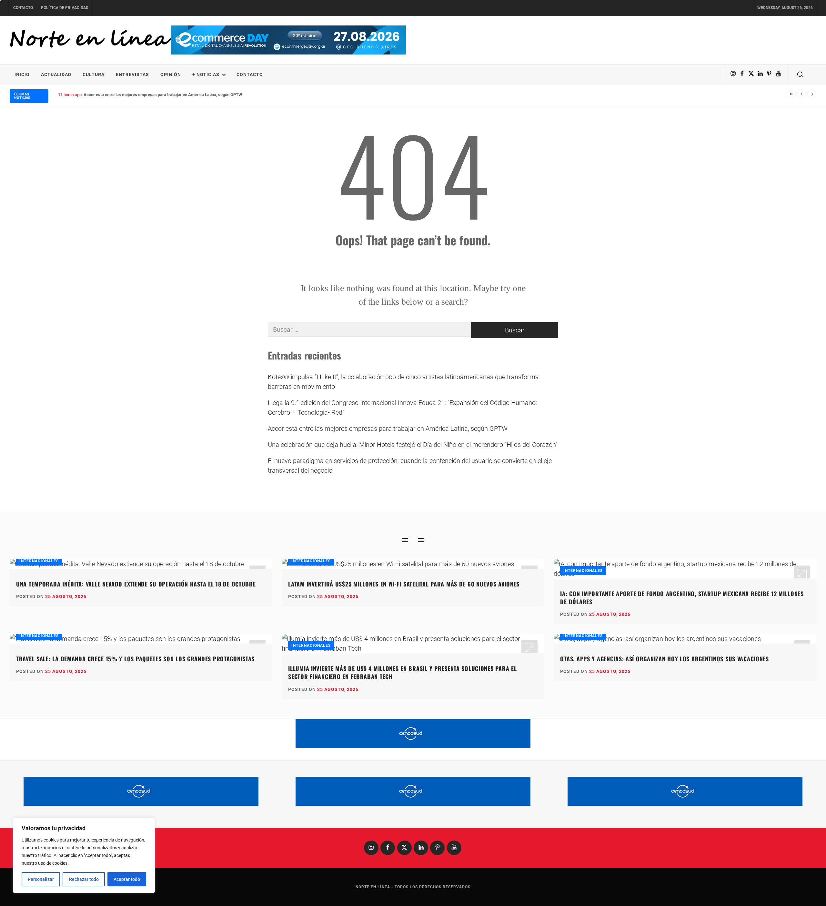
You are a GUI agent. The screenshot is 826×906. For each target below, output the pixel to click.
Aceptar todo (127, 879)
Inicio (22, 74)
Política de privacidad (64, 7)
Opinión (170, 74)
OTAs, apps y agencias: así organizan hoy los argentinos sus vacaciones (664, 659)
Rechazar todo (84, 879)
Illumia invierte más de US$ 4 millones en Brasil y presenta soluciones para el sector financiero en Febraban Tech (402, 672)
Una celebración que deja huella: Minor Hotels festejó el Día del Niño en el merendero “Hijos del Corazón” (413, 444)
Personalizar (41, 879)
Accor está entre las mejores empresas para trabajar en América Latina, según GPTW (163, 94)
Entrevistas (132, 74)
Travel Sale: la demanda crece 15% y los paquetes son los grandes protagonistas (135, 659)
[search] (800, 74)
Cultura (94, 74)
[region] (84, 855)
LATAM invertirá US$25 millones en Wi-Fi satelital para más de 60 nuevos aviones (403, 584)
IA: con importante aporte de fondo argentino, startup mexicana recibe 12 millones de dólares (681, 597)
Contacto (23, 7)
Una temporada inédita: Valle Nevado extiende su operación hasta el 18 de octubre (136, 584)
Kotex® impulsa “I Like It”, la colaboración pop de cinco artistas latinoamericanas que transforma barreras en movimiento (403, 381)
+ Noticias (205, 74)
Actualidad (56, 74)
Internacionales (39, 561)
